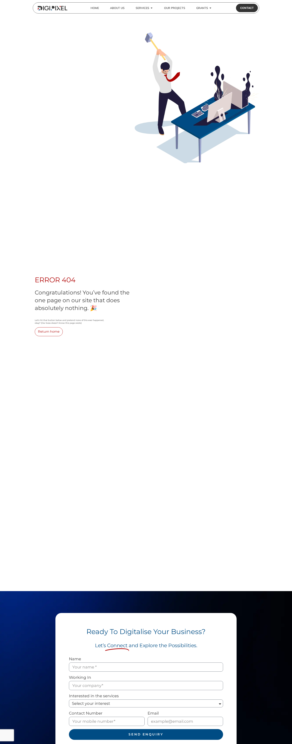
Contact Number (85, 713)
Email (153, 713)
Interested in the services (94, 695)
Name (75, 659)
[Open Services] (151, 8)
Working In (80, 677)
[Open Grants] (210, 8)
